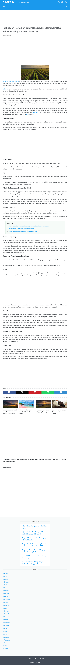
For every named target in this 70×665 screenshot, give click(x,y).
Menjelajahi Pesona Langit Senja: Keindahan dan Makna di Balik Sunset (10, 411)
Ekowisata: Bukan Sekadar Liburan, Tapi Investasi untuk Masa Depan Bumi (29, 226)
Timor (6, 643)
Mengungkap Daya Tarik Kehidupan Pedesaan (21, 228)
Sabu (5, 631)
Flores (6, 596)
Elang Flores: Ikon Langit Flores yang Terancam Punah (59, 411)
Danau (6, 588)
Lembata (7, 617)
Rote (5, 628)
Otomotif (7, 622)
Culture (6, 585)
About (26, 659)
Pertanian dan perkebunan (11, 81)
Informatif (7, 605)
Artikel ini (5, 89)
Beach (6, 579)
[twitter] (22, 392)
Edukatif (6, 591)
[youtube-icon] (62, 2)
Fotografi (7, 599)
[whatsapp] (47, 392)
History (6, 602)
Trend (6, 649)
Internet (6, 611)
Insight (6, 608)
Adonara (6, 573)
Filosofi (6, 593)
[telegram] (60, 392)
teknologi (36, 112)
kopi (27, 114)
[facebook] (9, 392)
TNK (5, 646)
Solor (5, 634)
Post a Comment (7, 35)
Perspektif (7, 625)
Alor (5, 576)
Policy (36, 659)
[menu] (5, 7)
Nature (6, 620)
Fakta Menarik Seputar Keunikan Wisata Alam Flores (25, 411)
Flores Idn (9, 2)
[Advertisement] (35, 16)
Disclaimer (43, 659)
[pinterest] (35, 392)
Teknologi (7, 640)
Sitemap (31, 659)
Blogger (6, 582)
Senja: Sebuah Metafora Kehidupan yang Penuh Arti (23, 231)
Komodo (6, 614)
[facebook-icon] (58, 2)
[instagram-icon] (66, 2)
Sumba (6, 637)
